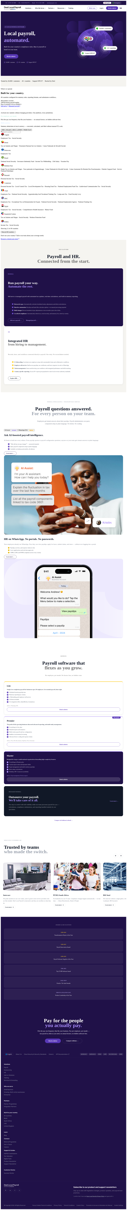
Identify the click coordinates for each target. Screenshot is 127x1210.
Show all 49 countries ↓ (8, 232)
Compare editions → (72, 1041)
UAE (5, 1123)
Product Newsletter (10, 1161)
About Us (19, 1054)
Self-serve (4, 106)
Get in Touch (8, 1144)
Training (70, 8)
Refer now (92, 8)
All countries (8, 1116)
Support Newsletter (10, 1164)
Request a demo (6, 239)
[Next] (121, 856)
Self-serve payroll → (16, 320)
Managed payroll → (31, 320)
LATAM (19, 130)
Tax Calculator (8, 1156)
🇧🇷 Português (116, 3)
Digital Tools (7, 1158)
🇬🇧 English (107, 3)
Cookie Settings (118, 1205)
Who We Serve (39, 8)
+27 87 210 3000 (12, 3)
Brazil (5, 1118)
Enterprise (7, 1094)
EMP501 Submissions (10, 1153)
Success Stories (9, 1173)
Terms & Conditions (69, 1205)
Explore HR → (14, 378)
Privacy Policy (58, 1205)
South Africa (8, 1121)
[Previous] (116, 856)
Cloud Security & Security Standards (35, 1054)
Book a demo (112, 8)
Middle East (27, 130)
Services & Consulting (10, 1080)
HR (5, 1072)
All (3, 130)
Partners (50, 8)
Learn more (14, 239)
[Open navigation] (121, 8)
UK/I (14, 130)
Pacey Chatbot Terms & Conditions (42, 1205)
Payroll (6, 1067)
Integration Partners (10, 1106)
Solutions (28, 8)
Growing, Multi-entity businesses (14, 1092)
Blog (5, 1135)
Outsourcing (8, 1070)
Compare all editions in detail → (63, 820)
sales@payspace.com (52, 3)
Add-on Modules (9, 1075)
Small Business (8, 1089)
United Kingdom (9, 1126)
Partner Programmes (10, 1104)
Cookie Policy (80, 1205)
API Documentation (62, 1054)
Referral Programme (10, 1142)
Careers (51, 1054)
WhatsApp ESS (26, 430)
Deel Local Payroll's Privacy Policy (95, 1196)
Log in (101, 8)
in (10, 1190)
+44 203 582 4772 (25, 3)
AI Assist (10, 430)
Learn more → (10, 453)
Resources (61, 8)
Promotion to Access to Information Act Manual (99, 1205)
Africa (8, 130)
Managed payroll (14, 106)
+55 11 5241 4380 (40, 3)
